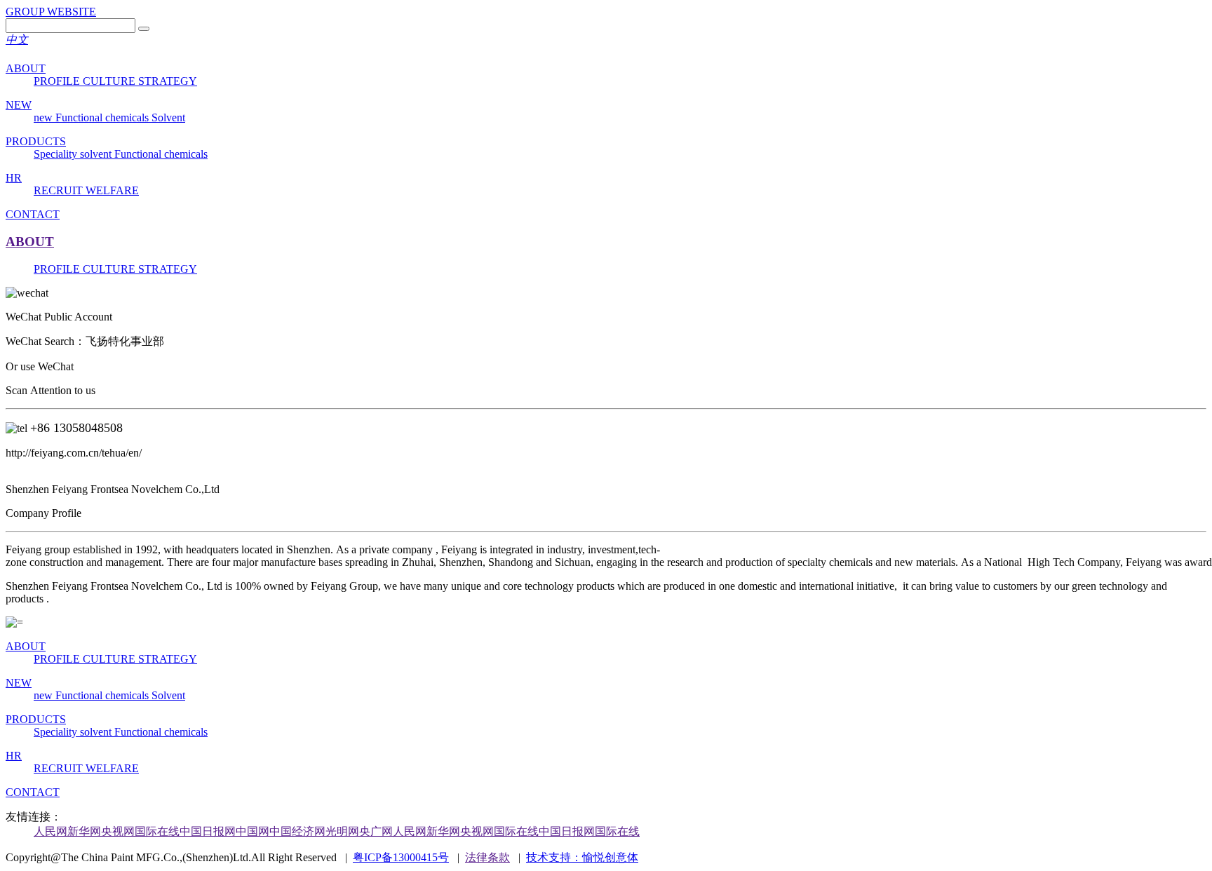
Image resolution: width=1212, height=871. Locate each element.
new (44, 117)
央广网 (376, 831)
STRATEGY (167, 81)
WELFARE (112, 190)
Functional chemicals (103, 117)
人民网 (50, 831)
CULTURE (110, 81)
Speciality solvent (74, 154)
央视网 (118, 831)
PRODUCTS (36, 141)
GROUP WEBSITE (51, 12)
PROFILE (58, 81)
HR (14, 178)
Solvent (168, 117)
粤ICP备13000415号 (401, 857)
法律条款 (487, 857)
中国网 (252, 831)
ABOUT (26, 68)
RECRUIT (60, 190)
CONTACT (33, 214)
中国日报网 (208, 831)
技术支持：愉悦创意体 (582, 857)
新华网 (84, 831)
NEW (19, 105)
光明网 (342, 831)
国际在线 (157, 831)
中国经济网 (297, 831)
